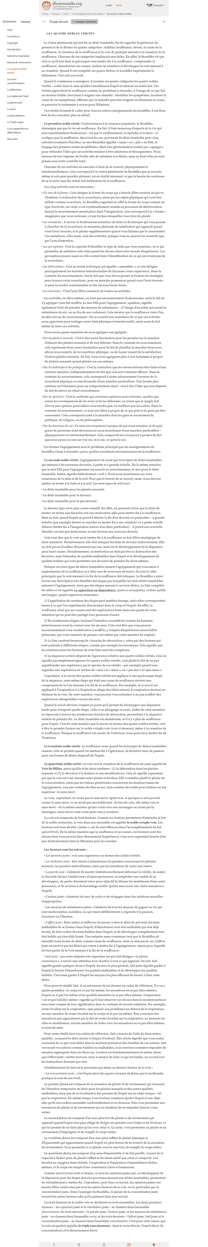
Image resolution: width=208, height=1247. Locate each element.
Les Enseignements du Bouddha (88, 13)
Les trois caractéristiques (16, 81)
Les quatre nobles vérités (17, 70)
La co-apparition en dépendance (17, 130)
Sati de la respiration (18, 56)
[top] (104, 1244)
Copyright (12, 43)
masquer (26, 21)
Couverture (13, 36)
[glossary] (129, 1244)
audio (109, 5)
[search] (79, 1244)
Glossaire (12, 139)
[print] (153, 1244)
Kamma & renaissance (19, 62)
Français (56, 13)
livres (119, 5)
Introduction (14, 49)
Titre (9, 30)
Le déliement (14, 89)
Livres (66, 13)
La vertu (11, 109)
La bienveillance (16, 115)
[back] (54, 1244)
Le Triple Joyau (15, 122)
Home (45, 13)
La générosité (14, 102)
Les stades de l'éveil (18, 96)
